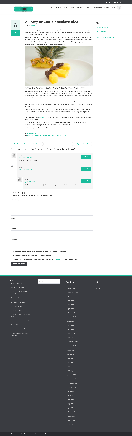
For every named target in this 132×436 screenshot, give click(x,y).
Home (51, 8)
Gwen (20, 167)
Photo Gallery (97, 8)
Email (13, 229)
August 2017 (71, 354)
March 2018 (71, 333)
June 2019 (70, 300)
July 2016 (70, 395)
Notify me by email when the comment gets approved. (31, 255)
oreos (66, 101)
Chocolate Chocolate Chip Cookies (19, 293)
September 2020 (72, 292)
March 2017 (71, 366)
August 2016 (71, 391)
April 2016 (70, 408)
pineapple (55, 135)
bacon (29, 135)
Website (14, 239)
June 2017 (70, 358)
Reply (86, 156)
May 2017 (70, 362)
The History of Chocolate (19, 329)
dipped (39, 135)
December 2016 (72, 379)
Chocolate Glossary (17, 298)
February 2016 (71, 416)
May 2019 (70, 304)
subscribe (58, 259)
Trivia (65, 8)
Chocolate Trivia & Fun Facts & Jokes (20, 315)
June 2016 (70, 399)
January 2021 (71, 288)
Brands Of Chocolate (17, 287)
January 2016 (71, 420)
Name (13, 218)
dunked (44, 135)
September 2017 (72, 350)
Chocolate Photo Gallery (18, 302)
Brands (88, 8)
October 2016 (71, 387)
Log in (98, 288)
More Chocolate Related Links (20, 321)
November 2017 (72, 342)
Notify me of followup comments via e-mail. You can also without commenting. (45, 259)
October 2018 (71, 317)
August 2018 (71, 321)
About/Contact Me (103, 27)
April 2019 (70, 309)
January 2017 (71, 375)
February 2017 (71, 371)
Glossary (80, 8)
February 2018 (71, 337)
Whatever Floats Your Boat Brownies (19, 334)
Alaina (33, 26)
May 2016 (70, 404)
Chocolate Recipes (17, 310)
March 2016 (71, 412)
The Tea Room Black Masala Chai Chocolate (27, 144)
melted (49, 135)
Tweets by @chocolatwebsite (105, 37)
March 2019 (71, 313)
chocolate (34, 135)
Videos (106, 8)
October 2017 (71, 346)
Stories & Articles (31, 133)
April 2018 (70, 329)
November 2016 (72, 383)
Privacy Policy (101, 31)
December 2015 (72, 424)
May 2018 (70, 325)
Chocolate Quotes (16, 306)
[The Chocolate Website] (23, 8)
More (113, 8)
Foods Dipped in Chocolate (82, 144)
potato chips (43, 117)
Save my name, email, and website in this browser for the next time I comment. (39, 251)
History (58, 8)
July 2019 (70, 296)
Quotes (72, 8)
